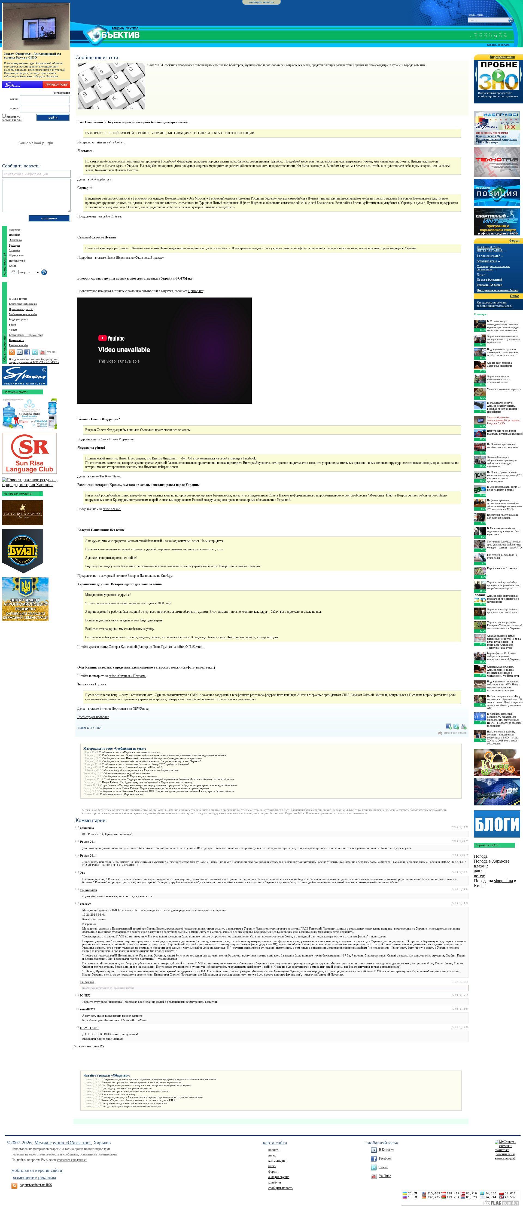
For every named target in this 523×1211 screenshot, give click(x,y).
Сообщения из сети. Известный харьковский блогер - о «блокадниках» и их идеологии (152, 758)
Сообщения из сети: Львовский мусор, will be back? (132, 767)
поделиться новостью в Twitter (456, 726)
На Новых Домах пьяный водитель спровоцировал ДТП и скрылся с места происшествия (504, 477)
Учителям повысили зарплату (118, 1094)
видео (272, 1155)
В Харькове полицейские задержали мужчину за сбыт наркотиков (503, 531)
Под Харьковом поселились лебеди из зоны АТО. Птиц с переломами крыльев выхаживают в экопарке (503, 686)
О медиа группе (18, 298)
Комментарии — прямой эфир (26, 334)
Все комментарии (86, 1046)
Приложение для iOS (21, 309)
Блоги (12, 324)
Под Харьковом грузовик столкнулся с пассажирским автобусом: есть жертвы (146, 1085)
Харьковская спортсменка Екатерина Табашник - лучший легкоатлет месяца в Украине (504, 625)
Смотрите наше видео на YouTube (42, 352)
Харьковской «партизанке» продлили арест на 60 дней (502, 611)
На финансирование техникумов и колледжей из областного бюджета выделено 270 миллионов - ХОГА (504, 505)
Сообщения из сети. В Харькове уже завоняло (130, 776)
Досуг (481, 274)
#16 (77, 841)
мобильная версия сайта (36, 1170)
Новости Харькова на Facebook (27, 352)
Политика (14, 234)
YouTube (385, 1176)
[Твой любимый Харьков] (36, 484)
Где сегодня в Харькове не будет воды (502, 556)
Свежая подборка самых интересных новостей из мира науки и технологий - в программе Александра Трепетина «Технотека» (504, 641)
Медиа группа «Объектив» (62, 1142)
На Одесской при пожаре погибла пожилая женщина (131, 1106)
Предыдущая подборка (93, 717)
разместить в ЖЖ (464, 726)
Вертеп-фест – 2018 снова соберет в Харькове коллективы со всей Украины (503, 656)
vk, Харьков (88, 889)
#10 (77, 995)
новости (273, 1150)
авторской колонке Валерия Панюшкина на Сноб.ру (136, 576)
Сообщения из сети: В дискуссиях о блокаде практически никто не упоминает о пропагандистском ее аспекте (164, 755)
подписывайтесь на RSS (36, 1185)
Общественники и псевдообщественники (127, 773)
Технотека (497, 162)
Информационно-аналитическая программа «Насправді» (497, 120)
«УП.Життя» (193, 647)
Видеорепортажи (18, 319)
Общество (120, 1075)
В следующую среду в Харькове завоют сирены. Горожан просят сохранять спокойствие (152, 1097)
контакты (274, 1182)
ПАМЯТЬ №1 (89, 1027)
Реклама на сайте (18, 345)
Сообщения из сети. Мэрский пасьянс (121, 794)
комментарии (277, 1161)
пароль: (14, 108)
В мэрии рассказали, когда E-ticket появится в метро (503, 488)
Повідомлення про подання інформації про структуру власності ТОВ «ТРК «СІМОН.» (34, 361)
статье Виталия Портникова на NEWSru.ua (119, 708)
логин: (14, 98)
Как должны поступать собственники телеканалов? (494, 304)
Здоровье (14, 250)
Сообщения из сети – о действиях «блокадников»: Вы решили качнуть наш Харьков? (151, 761)
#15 (77, 855)
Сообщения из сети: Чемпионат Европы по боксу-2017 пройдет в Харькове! (145, 764)
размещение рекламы (33, 1177)
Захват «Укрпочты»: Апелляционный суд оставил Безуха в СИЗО (138, 1100)
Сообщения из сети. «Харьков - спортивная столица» (129, 752)
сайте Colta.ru (116, 142)
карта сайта (476, 14)
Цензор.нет (195, 291)
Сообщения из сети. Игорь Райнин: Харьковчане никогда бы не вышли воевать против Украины (154, 788)
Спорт (12, 265)
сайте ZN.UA (112, 509)
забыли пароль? (12, 119)
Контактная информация (23, 303)
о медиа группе (278, 1177)
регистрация (62, 92)
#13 (77, 889)
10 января (480, 575)
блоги (272, 1166)
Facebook (385, 1158)
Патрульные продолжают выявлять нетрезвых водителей (134, 1103)
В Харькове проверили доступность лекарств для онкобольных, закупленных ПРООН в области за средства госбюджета (504, 719)
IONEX (85, 995)
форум (273, 1171)
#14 (77, 872)
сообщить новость (261, 2)
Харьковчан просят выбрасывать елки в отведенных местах (136, 1091)
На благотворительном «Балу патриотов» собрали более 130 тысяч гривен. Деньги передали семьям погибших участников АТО (505, 702)
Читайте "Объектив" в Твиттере (35, 352)
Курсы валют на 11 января (502, 568)
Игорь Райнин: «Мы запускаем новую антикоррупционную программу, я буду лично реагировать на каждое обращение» (169, 785)
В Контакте (386, 1150)
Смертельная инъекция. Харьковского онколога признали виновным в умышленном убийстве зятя (503, 671)
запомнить (13, 116)
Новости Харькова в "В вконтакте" (20, 352)
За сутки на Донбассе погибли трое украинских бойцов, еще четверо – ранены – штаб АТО (504, 544)
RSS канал (12, 352)
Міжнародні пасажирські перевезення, (493, 267)
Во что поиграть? (488, 255)
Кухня (497, 762)
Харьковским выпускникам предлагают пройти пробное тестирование (503, 598)
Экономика (15, 239)
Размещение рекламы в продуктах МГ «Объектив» (24, 374)
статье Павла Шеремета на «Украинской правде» (131, 257)
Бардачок (497, 791)
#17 (77, 827)
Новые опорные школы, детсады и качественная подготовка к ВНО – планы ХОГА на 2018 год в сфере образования (503, 737)
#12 (77, 903)
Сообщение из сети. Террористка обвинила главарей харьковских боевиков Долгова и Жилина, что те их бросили (169, 779)
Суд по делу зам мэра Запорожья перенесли (126, 1088)
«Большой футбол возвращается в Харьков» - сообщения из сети (141, 770)
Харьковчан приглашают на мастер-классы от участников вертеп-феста (141, 1082)
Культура (14, 245)
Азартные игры (487, 260)
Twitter (383, 1167)
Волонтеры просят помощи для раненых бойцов (502, 516)
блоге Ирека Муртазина (117, 439)
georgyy (85, 903)
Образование (16, 255)
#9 (77, 1009)
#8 (77, 1027)
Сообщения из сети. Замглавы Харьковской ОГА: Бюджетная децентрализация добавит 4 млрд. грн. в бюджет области (166, 791)
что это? (51, 351)
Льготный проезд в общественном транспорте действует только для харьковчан (501, 462)
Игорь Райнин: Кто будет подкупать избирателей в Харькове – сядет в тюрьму (147, 782)
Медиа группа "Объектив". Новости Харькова (105, 34)
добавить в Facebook (449, 726)
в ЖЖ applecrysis (100, 179)
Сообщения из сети (129, 748)
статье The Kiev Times (105, 476)
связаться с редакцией (72, 1160)
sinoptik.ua (503, 880)
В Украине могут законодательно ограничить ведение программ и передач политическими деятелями (159, 1079)
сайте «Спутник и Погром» (127, 676)
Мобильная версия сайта (23, 314)
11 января (480, 314)
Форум (13, 329)
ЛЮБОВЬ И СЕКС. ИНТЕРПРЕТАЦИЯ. (490, 249)
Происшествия (17, 260)
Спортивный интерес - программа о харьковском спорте (497, 221)
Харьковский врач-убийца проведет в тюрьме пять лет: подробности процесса (503, 585)
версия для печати (455, 732)
